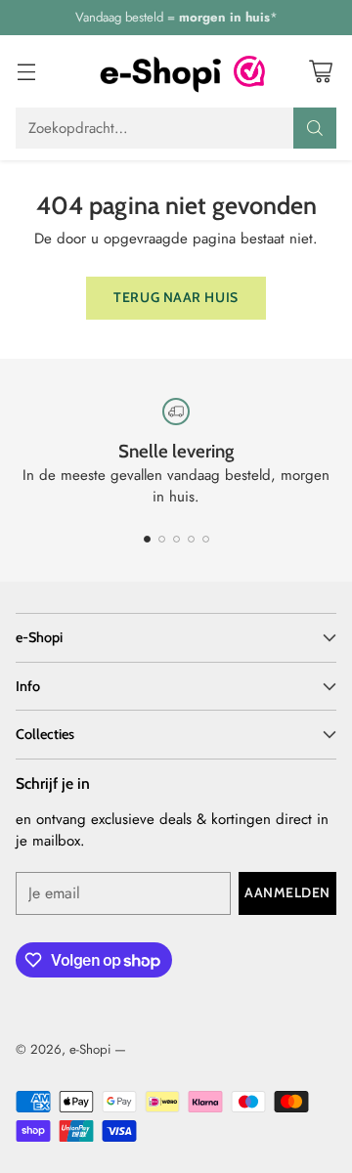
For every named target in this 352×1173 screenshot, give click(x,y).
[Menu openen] (26, 71)
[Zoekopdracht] (314, 128)
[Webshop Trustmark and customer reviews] (249, 71)
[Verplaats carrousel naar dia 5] (205, 539)
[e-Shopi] (160, 71)
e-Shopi (89, 1049)
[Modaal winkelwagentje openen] (320, 71)
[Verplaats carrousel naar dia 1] (147, 539)
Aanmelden (287, 892)
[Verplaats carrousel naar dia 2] (161, 539)
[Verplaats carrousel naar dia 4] (191, 539)
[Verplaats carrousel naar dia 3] (176, 539)
